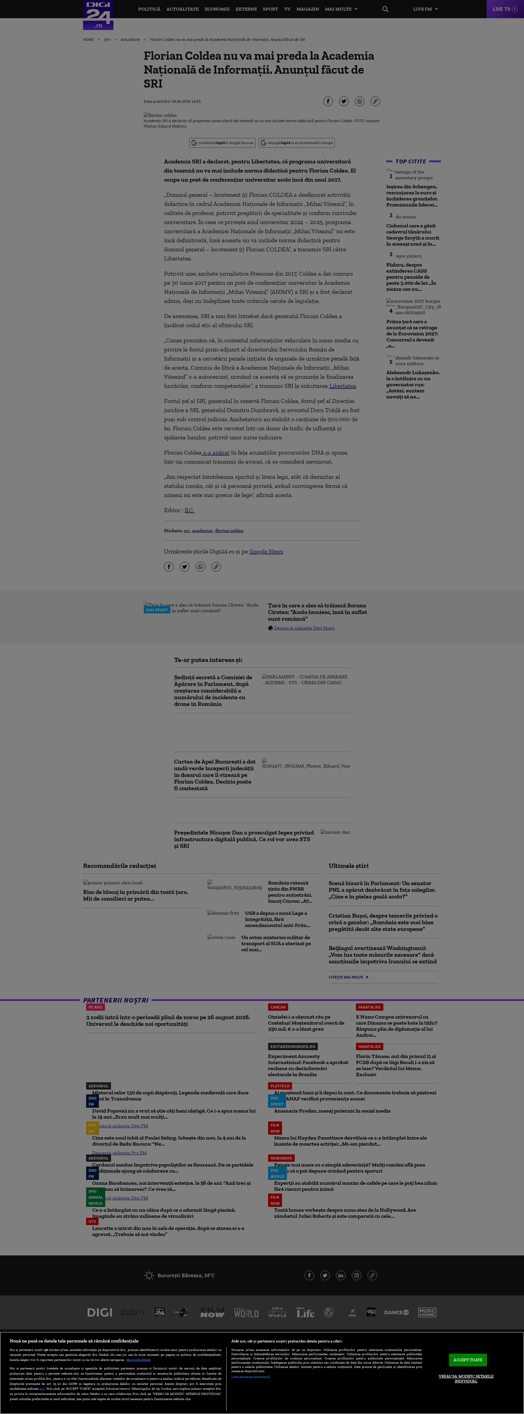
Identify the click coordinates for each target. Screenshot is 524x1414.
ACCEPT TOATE (468, 1360)
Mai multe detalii (138, 1360)
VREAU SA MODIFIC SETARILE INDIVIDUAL (466, 1378)
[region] (262, 1373)
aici (42, 1388)
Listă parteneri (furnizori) (250, 1377)
